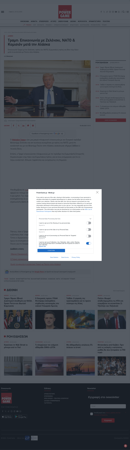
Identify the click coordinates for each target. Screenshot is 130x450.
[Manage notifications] (125, 445)
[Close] (98, 193)
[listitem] (65, 219)
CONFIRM (51, 250)
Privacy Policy (76, 257)
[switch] (88, 223)
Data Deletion (54, 257)
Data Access (65, 257)
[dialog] (65, 225)
